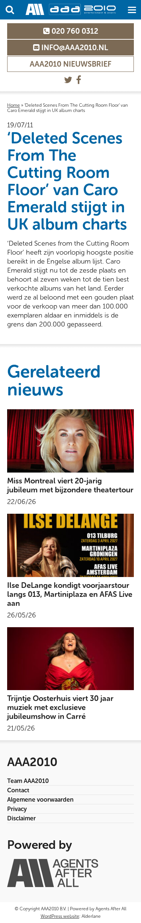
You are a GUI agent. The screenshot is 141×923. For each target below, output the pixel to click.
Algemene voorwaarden (40, 799)
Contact (18, 790)
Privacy (17, 809)
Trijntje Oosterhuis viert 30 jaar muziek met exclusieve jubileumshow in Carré (60, 707)
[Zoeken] (10, 9)
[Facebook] (78, 80)
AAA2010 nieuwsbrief (70, 64)
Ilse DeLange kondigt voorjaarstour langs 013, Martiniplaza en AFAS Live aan (69, 594)
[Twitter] (68, 80)
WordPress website (60, 916)
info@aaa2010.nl (73, 47)
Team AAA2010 (28, 780)
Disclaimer (21, 818)
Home (13, 105)
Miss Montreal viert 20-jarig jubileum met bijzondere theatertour (70, 485)
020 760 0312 (74, 31)
